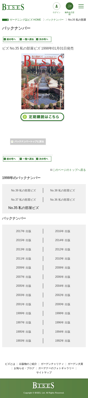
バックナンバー (55, 19)
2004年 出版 (62, 285)
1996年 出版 (62, 322)
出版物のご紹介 (28, 363)
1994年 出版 (62, 331)
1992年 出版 (62, 340)
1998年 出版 (62, 313)
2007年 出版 (23, 276)
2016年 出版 (62, 231)
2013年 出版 (23, 249)
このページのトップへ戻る (69, 169)
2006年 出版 (62, 276)
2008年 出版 (62, 267)
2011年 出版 (23, 258)
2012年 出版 (62, 249)
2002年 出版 (62, 295)
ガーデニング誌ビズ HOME (25, 19)
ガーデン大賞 (75, 363)
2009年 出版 (23, 267)
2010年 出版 (62, 258)
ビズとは (10, 363)
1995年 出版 (23, 331)
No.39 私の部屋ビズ (23, 190)
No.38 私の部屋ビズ (62, 190)
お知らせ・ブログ (24, 368)
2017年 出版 (23, 231)
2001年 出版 (23, 304)
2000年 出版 (62, 304)
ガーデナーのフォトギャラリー (56, 368)
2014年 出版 (62, 240)
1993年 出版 (23, 340)
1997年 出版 (23, 322)
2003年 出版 (23, 295)
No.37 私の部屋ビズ (23, 199)
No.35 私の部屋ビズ (23, 208)
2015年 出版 (23, 240)
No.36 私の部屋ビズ (62, 199)
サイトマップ (44, 372)
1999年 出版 (23, 313)
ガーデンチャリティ (52, 363)
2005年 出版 (23, 285)
